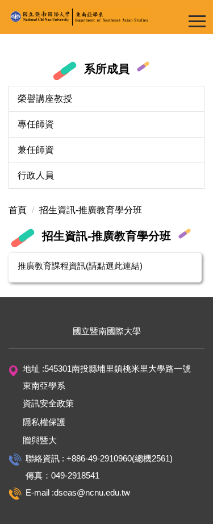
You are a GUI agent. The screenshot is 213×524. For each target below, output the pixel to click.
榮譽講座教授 (45, 98)
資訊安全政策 (48, 403)
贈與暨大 (40, 440)
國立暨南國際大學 (107, 331)
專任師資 (36, 124)
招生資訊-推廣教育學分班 (90, 210)
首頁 (18, 210)
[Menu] (197, 21)
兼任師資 (36, 150)
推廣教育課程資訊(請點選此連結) (80, 266)
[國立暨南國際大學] (106, 17)
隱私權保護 (44, 422)
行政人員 (36, 175)
